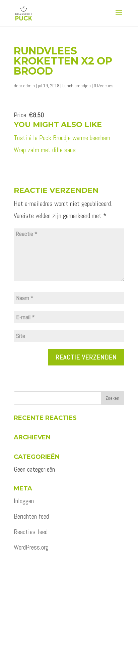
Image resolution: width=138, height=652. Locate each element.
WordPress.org (31, 547)
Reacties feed (31, 531)
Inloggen (24, 500)
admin (29, 86)
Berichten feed (31, 516)
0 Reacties (104, 86)
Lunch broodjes (76, 86)
